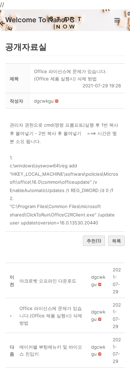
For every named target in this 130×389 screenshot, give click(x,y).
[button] (44, 101)
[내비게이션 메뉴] (117, 20)
